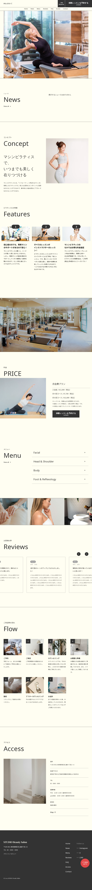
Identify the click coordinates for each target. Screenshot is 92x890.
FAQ (67, 862)
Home (67, 843)
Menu (67, 853)
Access (68, 867)
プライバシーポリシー (10, 854)
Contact (68, 871)
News (67, 848)
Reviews (68, 857)
